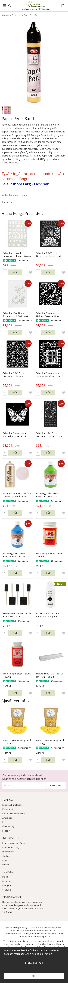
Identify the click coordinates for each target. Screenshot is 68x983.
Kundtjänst (7, 809)
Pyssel (5, 864)
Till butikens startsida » (14, 195)
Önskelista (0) (8, 826)
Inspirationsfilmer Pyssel (14, 843)
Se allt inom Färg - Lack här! (26, 184)
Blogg (5, 876)
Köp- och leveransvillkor (13, 813)
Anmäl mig (55, 785)
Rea (4, 822)
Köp (15, 272)
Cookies (6, 855)
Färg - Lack (17, 15)
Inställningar (34, 963)
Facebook (7, 881)
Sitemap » (7, 202)
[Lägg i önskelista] (30, 272)
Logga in (6, 830)
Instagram (7, 885)
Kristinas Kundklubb (12, 804)
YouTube (6, 889)
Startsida (5, 15)
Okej (34, 975)
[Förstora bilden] (34, 62)
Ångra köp (7, 817)
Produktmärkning (10, 847)
